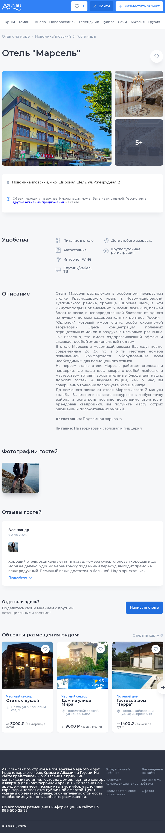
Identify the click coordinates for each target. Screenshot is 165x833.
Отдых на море (16, 36)
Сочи (122, 22)
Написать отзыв (144, 607)
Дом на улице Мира (76, 702)
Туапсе (108, 22)
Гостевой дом (127, 696)
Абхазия (137, 22)
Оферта (148, 791)
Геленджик (89, 22)
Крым (10, 22)
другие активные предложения (38, 202)
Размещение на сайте (152, 771)
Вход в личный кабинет (118, 771)
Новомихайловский (53, 36)
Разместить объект (151, 781)
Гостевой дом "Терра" (131, 702)
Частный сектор (19, 696)
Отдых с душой (22, 700)
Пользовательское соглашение (121, 792)
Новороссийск (62, 22)
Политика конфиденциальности (124, 781)
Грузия (154, 22)
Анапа (40, 22)
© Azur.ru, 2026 (14, 826)
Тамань (24, 22)
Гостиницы (86, 36)
